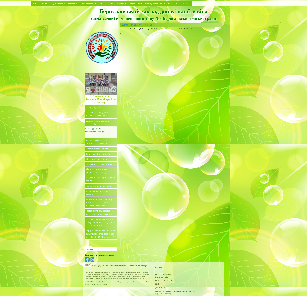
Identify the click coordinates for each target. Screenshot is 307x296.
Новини (170, 3)
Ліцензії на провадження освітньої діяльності (98, 114)
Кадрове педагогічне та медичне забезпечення (97, 142)
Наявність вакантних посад (99, 164)
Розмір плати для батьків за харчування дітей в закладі (99, 212)
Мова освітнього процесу (98, 159)
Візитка (34, 3)
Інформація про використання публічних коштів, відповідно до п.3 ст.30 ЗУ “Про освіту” (100, 233)
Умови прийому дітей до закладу (98, 192)
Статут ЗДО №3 (93, 107)
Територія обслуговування (99, 154)
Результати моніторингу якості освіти (100, 179)
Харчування (121, 3)
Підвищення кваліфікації (98, 148)
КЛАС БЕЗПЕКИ (182, 3)
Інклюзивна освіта (136, 3)
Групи (101, 3)
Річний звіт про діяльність (98, 186)
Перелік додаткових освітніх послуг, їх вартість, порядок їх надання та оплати (100, 222)
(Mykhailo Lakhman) (163, 293)
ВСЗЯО (111, 3)
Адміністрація (57, 3)
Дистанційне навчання (154, 3)
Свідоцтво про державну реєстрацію (98, 122)
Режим (44, 3)
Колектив (71, 3)
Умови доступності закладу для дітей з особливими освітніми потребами (99, 202)
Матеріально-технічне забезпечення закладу (96, 171)
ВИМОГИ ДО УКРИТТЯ (136, 25)
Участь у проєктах (87, 3)
